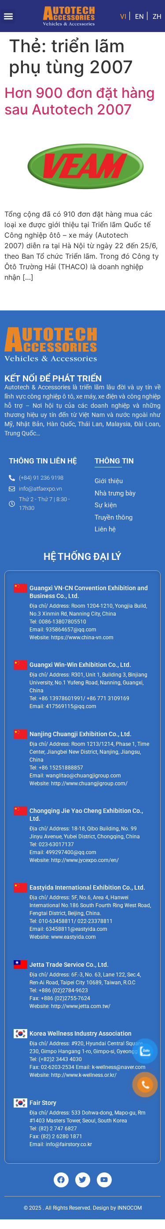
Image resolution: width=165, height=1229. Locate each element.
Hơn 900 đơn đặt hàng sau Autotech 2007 (79, 101)
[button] (8, 16)
